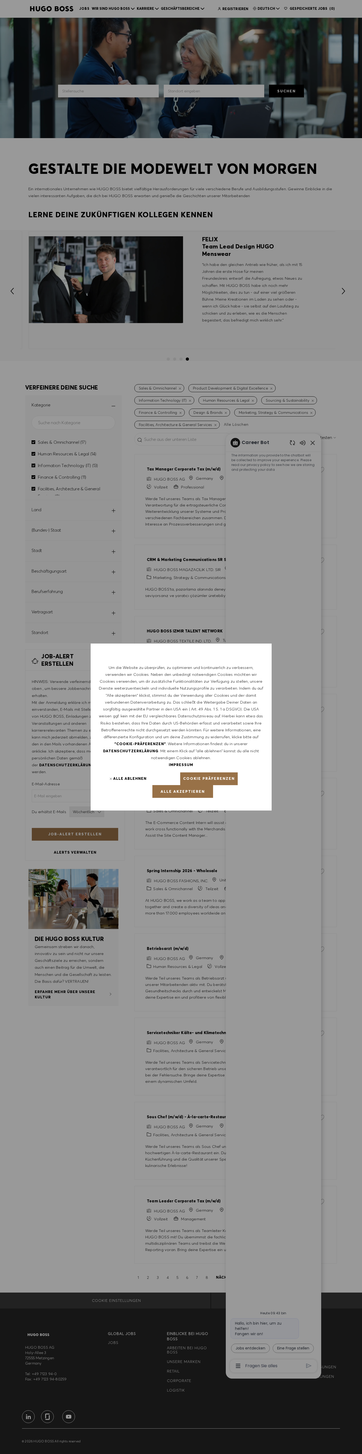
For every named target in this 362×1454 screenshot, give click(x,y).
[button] (209, 778)
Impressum (181, 764)
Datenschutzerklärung (130, 751)
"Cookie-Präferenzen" (140, 743)
